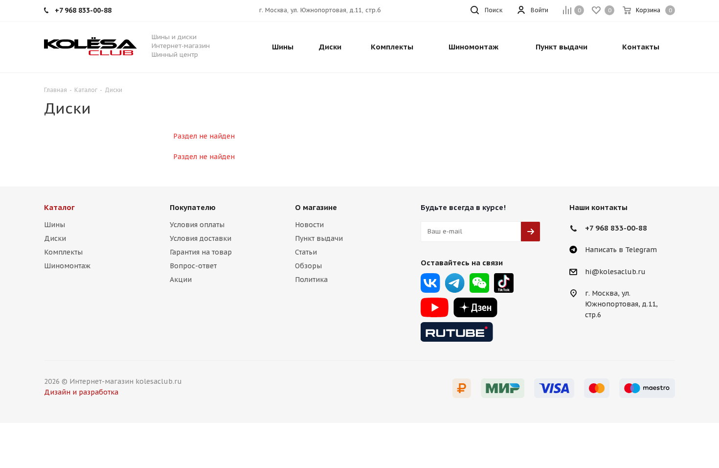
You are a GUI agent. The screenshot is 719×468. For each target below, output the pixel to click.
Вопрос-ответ (193, 265)
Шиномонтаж (67, 265)
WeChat (479, 283)
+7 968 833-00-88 (616, 228)
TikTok (504, 283)
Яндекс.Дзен (475, 307)
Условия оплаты (197, 224)
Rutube (457, 332)
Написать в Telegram (621, 249)
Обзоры (308, 265)
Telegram (455, 283)
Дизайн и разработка (81, 392)
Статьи (306, 252)
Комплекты (63, 252)
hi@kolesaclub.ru (615, 271)
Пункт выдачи (319, 238)
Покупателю (193, 207)
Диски (55, 238)
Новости (309, 224)
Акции (181, 279)
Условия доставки (200, 238)
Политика (311, 279)
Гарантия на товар (201, 252)
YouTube (435, 307)
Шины (54, 224)
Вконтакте (430, 283)
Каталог (59, 207)
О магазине (316, 207)
